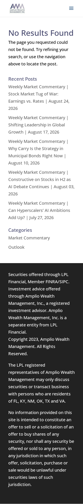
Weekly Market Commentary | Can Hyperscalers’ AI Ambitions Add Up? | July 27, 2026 (39, 210)
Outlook (16, 247)
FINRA (52, 281)
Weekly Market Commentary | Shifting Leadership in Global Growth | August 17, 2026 (38, 125)
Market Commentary (29, 238)
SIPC (63, 281)
